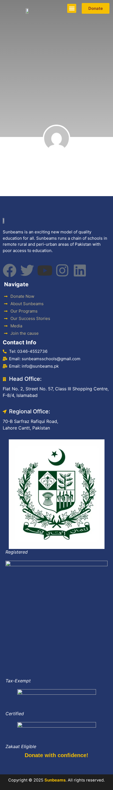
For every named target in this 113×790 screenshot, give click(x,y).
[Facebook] (9, 270)
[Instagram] (62, 270)
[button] (71, 8)
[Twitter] (27, 270)
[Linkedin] (80, 270)
